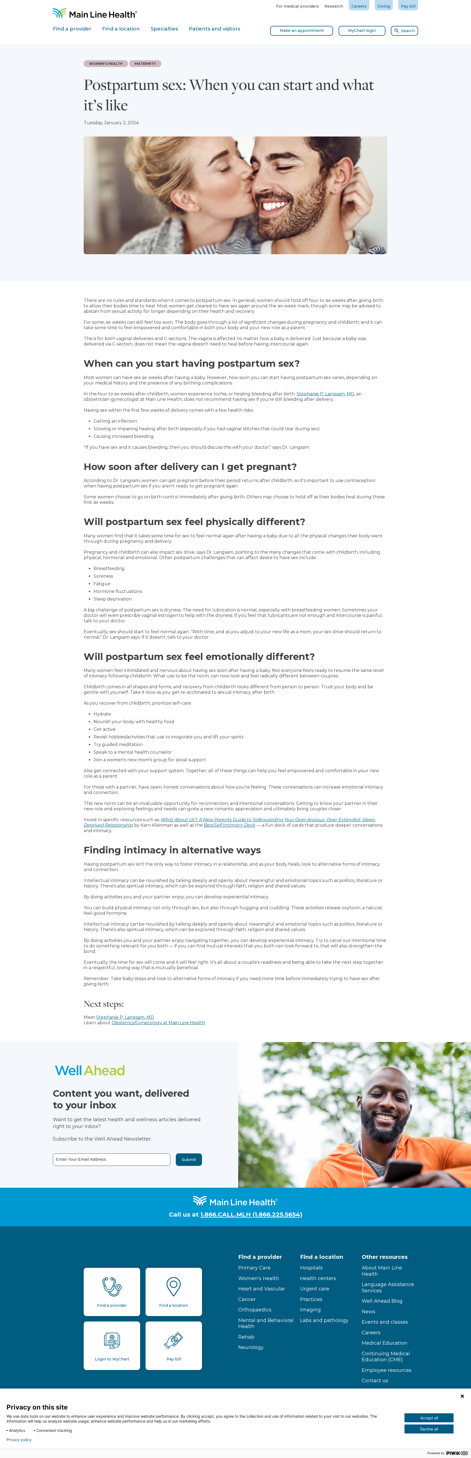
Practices (311, 1299)
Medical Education (384, 1343)
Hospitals (311, 1268)
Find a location (321, 1257)
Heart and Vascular (261, 1289)
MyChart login (362, 30)
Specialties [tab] (164, 29)
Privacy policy (19, 1440)
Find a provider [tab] (72, 29)
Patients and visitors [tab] (214, 29)
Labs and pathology (324, 1320)
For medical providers (297, 6)
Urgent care (314, 1289)
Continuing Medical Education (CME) (386, 1357)
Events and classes (385, 1322)
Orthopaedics (254, 1310)
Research (333, 6)
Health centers (318, 1278)
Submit (189, 1159)
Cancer (247, 1299)
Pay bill (408, 6)
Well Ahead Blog (382, 1301)
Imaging (310, 1310)
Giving (384, 6)
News (368, 1312)
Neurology (251, 1347)
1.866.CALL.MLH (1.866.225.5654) (251, 1214)
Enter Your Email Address (81, 1159)
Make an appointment (302, 30)
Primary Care (254, 1268)
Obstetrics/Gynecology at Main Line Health (158, 1022)
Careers (359, 6)
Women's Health (258, 1278)
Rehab (246, 1337)
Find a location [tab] (121, 29)
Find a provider (260, 1257)
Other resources (385, 1257)
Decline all (429, 1429)
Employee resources (387, 1370)
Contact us (375, 1381)
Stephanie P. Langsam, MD (325, 393)
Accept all (429, 1417)
